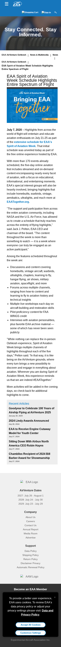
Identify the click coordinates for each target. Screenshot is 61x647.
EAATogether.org (18, 201)
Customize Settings (30, 633)
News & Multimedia (39, 55)
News (55, 55)
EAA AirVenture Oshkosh (14, 55)
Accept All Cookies (30, 625)
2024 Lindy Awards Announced (29, 420)
